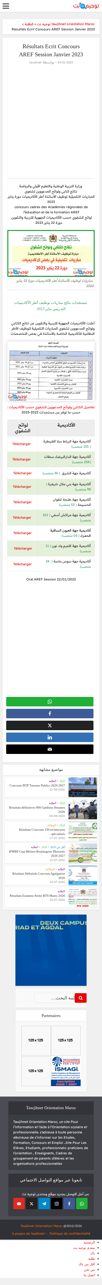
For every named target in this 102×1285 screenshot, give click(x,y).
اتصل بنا (89, 1275)
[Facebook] (69, 1203)
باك (92, 1253)
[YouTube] (19, 1203)
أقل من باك (87, 1264)
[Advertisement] (51, 121)
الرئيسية (89, 1242)
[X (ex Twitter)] (31, 1203)
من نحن (89, 1269)
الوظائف (51, 825)
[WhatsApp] (82, 1203)
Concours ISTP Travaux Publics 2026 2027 (37, 785)
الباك (62, 781)
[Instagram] (56, 1203)
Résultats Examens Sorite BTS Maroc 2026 (37, 895)
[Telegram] (44, 1203)
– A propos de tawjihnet (29, 1233)
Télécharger (22, 444)
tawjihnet (35, 62)
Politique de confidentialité (70, 1233)
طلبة (91, 1259)
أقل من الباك (57, 847)
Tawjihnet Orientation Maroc (41, 1226)
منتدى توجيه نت (84, 1248)
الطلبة (52, 781)
